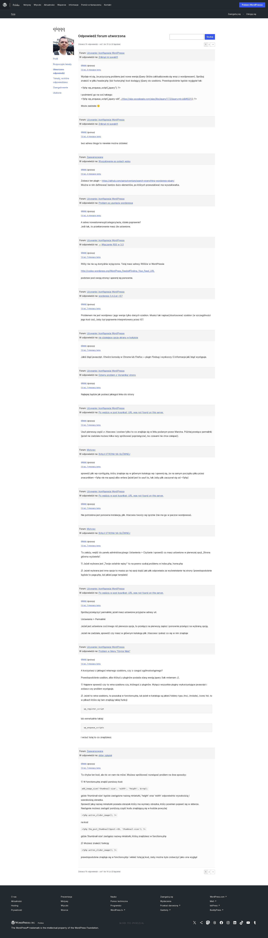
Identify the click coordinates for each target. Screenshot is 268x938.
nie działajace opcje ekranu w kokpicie (118, 337)
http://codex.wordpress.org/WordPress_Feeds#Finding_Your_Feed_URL (118, 271)
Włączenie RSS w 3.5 (112, 244)
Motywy (91, 449)
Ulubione (57, 93)
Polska (41, 923)
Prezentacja (66, 897)
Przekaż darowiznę (170, 905)
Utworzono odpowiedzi (59, 71)
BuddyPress (216, 910)
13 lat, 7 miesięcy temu (91, 257)
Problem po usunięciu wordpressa (116, 203)
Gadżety (165, 910)
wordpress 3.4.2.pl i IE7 (111, 296)
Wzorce (64, 910)
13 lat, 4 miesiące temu (91, 70)
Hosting (14, 905)
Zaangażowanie (60, 87)
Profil (55, 59)
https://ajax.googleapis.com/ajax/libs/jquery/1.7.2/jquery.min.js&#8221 (157, 98)
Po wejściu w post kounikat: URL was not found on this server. (131, 412)
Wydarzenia (165, 901)
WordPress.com (218, 897)
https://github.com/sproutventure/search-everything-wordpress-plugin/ (138, 180)
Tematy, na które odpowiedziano (61, 80)
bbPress (215, 905)
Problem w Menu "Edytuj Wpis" (114, 651)
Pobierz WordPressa (252, 5)
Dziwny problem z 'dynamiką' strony (117, 375)
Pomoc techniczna (119, 901)
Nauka (113, 897)
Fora (13, 14)
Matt (213, 901)
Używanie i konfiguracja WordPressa (105, 53)
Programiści (116, 905)
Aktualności (16, 901)
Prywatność (16, 910)
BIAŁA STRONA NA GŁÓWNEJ (114, 454)
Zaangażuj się (166, 897)
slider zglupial (105, 755)
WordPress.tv (118, 910)
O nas (13, 897)
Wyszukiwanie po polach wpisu (114, 161)
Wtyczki (64, 905)
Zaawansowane (95, 157)
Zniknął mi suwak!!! (108, 57)
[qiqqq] (63, 45)
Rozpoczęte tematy (62, 64)
